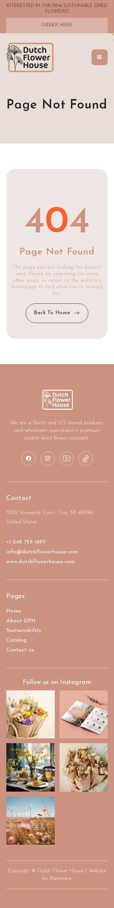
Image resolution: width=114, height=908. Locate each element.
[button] (100, 57)
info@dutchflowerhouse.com (42, 552)
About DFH (21, 621)
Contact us (20, 650)
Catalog (16, 640)
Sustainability (23, 630)
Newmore (60, 878)
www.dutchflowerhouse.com (40, 561)
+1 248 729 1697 (26, 542)
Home (13, 611)
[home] (30, 57)
